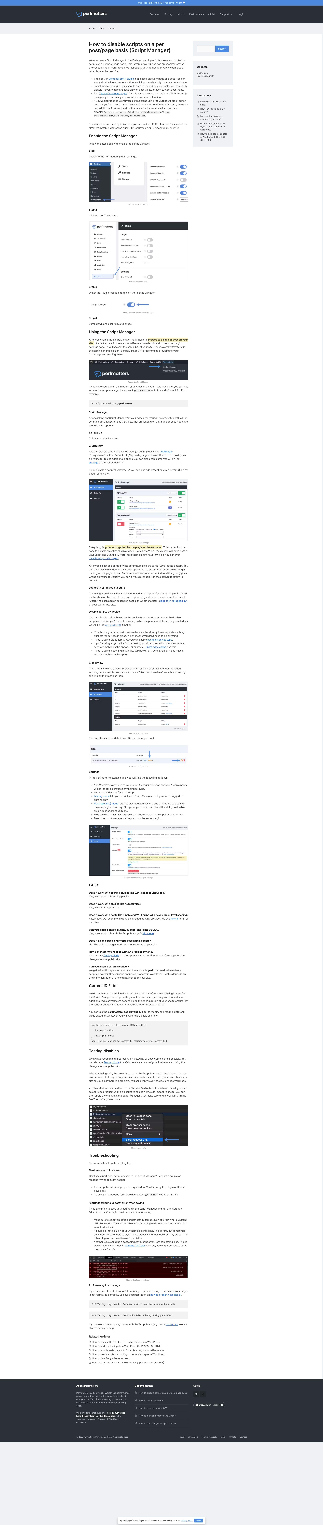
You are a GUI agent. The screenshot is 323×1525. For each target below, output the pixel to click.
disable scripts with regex (104, 558)
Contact (243, 1437)
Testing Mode (111, 955)
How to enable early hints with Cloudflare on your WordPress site (128, 1350)
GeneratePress (121, 1437)
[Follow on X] (196, 1394)
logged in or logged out (173, 600)
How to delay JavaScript (150, 1400)
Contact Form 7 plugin (121, 78)
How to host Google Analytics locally (156, 1423)
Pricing (168, 14)
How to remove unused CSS (152, 1408)
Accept (198, 1520)
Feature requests (205, 76)
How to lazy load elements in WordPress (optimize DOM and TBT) (128, 1362)
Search (222, 48)
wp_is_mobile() (113, 625)
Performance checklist (202, 14)
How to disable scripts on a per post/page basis (162, 1393)
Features (154, 14)
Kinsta (174, 918)
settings (93, 462)
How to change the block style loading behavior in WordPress (126, 1342)
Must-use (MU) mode (106, 803)
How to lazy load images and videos (156, 1415)
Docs (182, 1437)
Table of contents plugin (113, 93)
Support (224, 14)
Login (241, 14)
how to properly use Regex (165, 1294)
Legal (223, 1437)
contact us (172, 1324)
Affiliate (232, 1437)
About (180, 14)
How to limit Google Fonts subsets (111, 1358)
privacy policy (187, 1520)
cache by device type (159, 639)
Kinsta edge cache (155, 647)
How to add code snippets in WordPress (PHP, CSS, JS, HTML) (126, 1346)
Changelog (202, 73)
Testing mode (102, 796)
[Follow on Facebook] (203, 1394)
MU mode (166, 451)
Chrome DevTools (135, 1245)
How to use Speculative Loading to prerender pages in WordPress (128, 1354)
